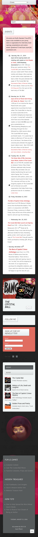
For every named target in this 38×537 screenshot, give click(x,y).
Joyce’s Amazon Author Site (16, 488)
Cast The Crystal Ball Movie (16, 468)
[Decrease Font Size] (13, 357)
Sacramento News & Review (19, 83)
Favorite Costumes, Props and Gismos (19, 471)
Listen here (14, 193)
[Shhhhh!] (19, 441)
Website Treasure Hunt (14, 490)
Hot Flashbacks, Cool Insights (16, 485)
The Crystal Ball (17, 237)
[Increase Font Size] (17, 357)
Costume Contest (12, 465)
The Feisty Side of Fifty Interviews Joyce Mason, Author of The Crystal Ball (21, 160)
